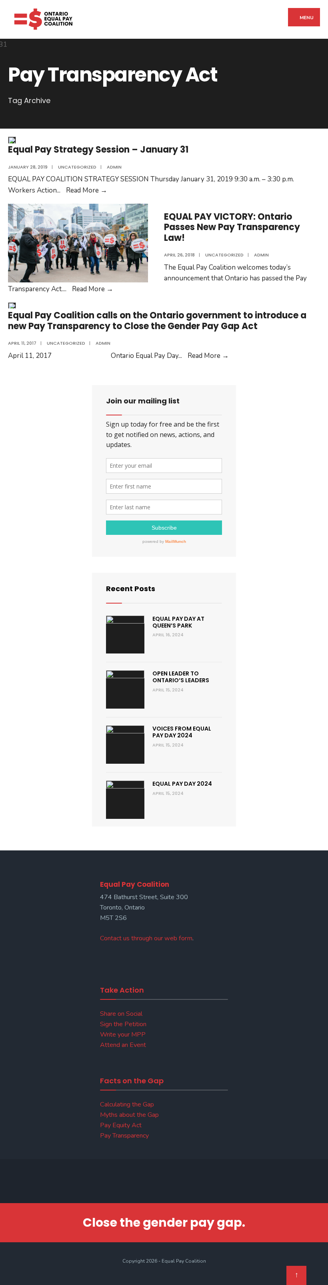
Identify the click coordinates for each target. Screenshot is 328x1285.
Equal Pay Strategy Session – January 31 (98, 149)
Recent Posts (130, 589)
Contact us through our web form (146, 938)
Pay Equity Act (121, 1125)
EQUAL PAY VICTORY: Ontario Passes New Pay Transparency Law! (232, 227)
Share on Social (121, 1013)
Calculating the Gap (127, 1104)
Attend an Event (123, 1045)
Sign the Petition (123, 1024)
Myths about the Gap (129, 1114)
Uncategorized (77, 167)
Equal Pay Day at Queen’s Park (178, 622)
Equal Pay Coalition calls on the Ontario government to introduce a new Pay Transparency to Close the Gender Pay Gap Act (157, 320)
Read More (86, 190)
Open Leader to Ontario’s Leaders (180, 676)
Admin (114, 167)
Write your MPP (123, 1034)
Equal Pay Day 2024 (182, 784)
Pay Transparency (124, 1135)
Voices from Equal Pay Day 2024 (181, 732)
